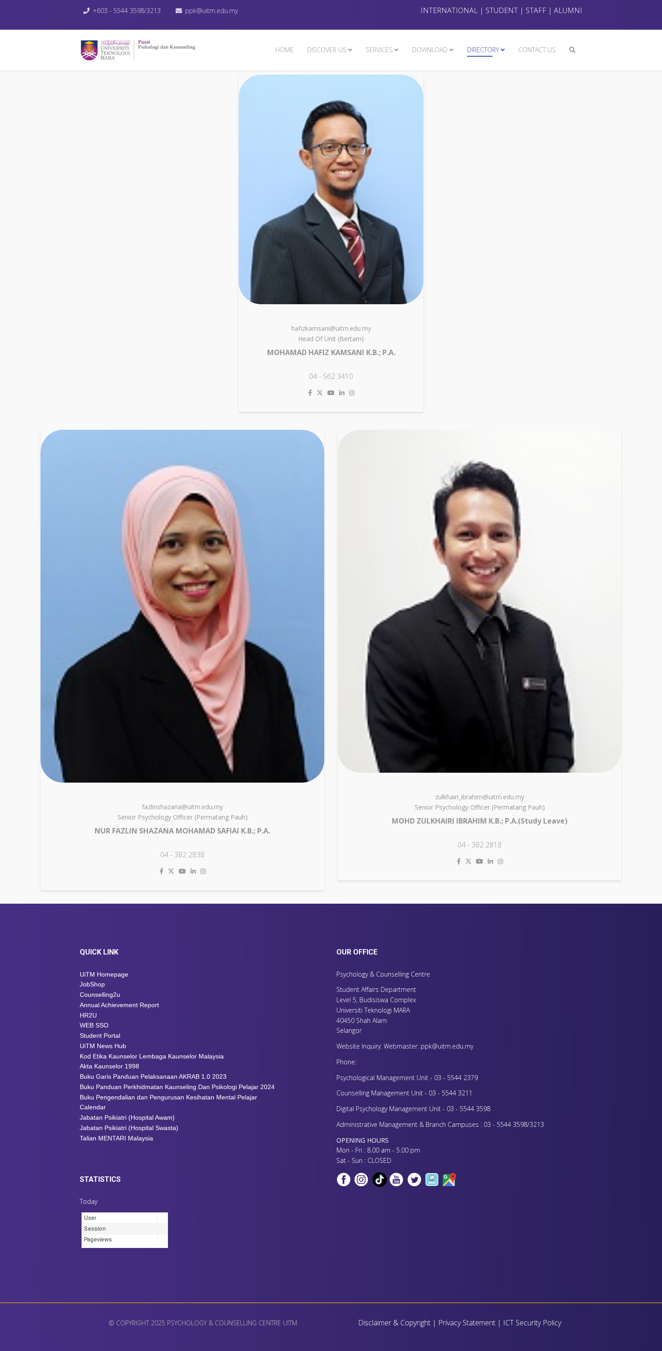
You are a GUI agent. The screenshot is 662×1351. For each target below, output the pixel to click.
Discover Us (326, 49)
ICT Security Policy (532, 1323)
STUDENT (501, 10)
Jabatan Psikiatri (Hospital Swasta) (129, 1127)
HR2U (88, 1015)
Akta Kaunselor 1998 (110, 1066)
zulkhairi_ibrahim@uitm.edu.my (479, 797)
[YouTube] (331, 393)
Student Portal (100, 1035)
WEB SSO (94, 1025)
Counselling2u (100, 994)
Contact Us (537, 49)
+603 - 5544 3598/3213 (127, 10)
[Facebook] (310, 393)
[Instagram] (351, 393)
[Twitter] (320, 393)
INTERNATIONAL (449, 10)
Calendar (93, 1107)
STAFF (536, 10)
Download (430, 49)
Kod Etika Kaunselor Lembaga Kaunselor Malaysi (150, 1056)
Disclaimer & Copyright (394, 1323)
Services (379, 49)
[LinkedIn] (342, 393)
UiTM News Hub (103, 1045)
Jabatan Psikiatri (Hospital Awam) (127, 1117)
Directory (483, 49)
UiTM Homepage (104, 974)
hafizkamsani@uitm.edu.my (331, 328)
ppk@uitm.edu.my (211, 10)
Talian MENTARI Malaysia (116, 1138)
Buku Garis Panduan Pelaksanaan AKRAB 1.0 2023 (153, 1076)
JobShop (92, 984)
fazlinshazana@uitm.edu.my (182, 806)
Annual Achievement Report (119, 1005)
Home (284, 49)
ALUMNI (568, 10)
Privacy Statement (466, 1323)
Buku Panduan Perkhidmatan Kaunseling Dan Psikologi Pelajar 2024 (177, 1086)
